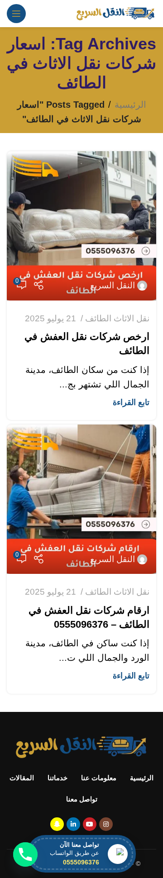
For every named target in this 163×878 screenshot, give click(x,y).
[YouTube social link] (89, 824)
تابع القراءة (131, 402)
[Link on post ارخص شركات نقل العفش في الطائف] (81, 226)
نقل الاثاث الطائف (117, 318)
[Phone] (25, 854)
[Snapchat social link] (57, 824)
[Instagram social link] (106, 824)
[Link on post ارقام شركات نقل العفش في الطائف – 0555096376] (81, 499)
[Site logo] (115, 13)
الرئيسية (130, 105)
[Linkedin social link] (73, 824)
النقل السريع (112, 285)
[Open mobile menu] (16, 14)
